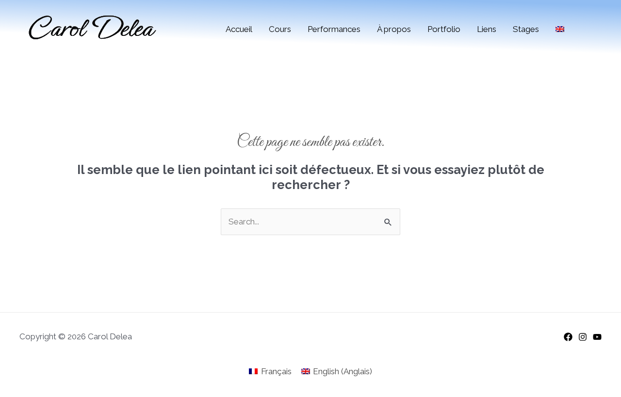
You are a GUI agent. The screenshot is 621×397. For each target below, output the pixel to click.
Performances (334, 29)
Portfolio (443, 29)
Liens (486, 29)
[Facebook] (568, 337)
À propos (394, 29)
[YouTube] (597, 337)
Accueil (239, 29)
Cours (280, 29)
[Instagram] (582, 337)
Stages (526, 29)
